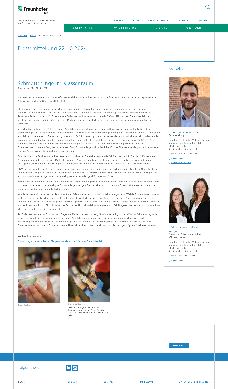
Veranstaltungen (159, 20)
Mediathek (161, 28)
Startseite (22, 35)
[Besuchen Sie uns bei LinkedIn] (68, 368)
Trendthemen (192, 28)
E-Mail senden (178, 159)
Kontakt (184, 20)
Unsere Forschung (125, 28)
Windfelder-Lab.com (181, 162)
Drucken (178, 345)
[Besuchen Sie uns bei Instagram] (75, 368)
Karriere (117, 20)
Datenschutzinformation (194, 382)
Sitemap (72, 382)
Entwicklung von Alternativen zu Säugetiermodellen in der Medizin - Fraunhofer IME (60, 241)
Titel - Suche (207, 7)
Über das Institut (83, 28)
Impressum (146, 382)
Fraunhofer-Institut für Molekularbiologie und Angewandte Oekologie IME (36, 21)
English (203, 20)
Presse (135, 20)
